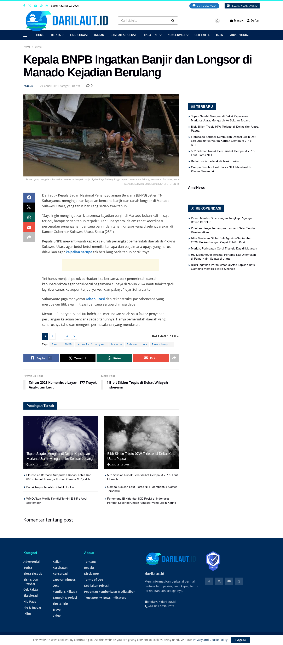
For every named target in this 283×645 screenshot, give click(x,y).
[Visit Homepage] (68, 20)
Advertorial (239, 35)
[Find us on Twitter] (29, 6)
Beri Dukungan (206, 5)
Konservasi (176, 35)
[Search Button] (173, 20)
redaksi (28, 86)
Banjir (56, 344)
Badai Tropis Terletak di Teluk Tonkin (50, 487)
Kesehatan (60, 567)
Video (57, 615)
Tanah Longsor (162, 344)
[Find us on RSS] (47, 6)
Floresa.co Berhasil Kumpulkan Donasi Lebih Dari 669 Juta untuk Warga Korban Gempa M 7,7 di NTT (223, 140)
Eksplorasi (79, 35)
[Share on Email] (29, 227)
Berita (56, 35)
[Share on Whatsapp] (29, 217)
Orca (56, 585)
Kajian (99, 35)
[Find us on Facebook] (24, 6)
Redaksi (89, 567)
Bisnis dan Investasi (30, 581)
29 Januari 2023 (49, 86)
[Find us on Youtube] (35, 6)
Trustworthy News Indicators (105, 597)
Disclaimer (91, 573)
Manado (116, 344)
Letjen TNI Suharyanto (91, 344)
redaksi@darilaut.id (244, 5)
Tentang (90, 561)
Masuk (238, 20)
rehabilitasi (95, 299)
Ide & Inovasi (32, 607)
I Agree (240, 640)
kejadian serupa (79, 252)
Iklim (220, 35)
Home (40, 35)
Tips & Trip (150, 35)
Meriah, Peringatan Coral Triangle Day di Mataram (224, 248)
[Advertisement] (110, 265)
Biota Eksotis (32, 573)
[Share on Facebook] (29, 198)
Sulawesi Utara (137, 344)
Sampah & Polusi (123, 35)
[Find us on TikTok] (41, 6)
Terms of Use (93, 579)
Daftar (255, 20)
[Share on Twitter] (29, 207)
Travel (57, 609)
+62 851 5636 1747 (161, 606)
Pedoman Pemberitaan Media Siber (109, 591)
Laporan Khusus (64, 579)
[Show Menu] (25, 35)
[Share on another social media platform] (29, 237)
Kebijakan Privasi (96, 585)
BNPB (68, 344)
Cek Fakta (202, 35)
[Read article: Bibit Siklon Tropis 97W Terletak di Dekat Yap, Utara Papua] (141, 442)
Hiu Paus (29, 601)
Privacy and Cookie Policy (210, 640)
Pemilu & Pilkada (65, 591)
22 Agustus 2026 (38, 464)
